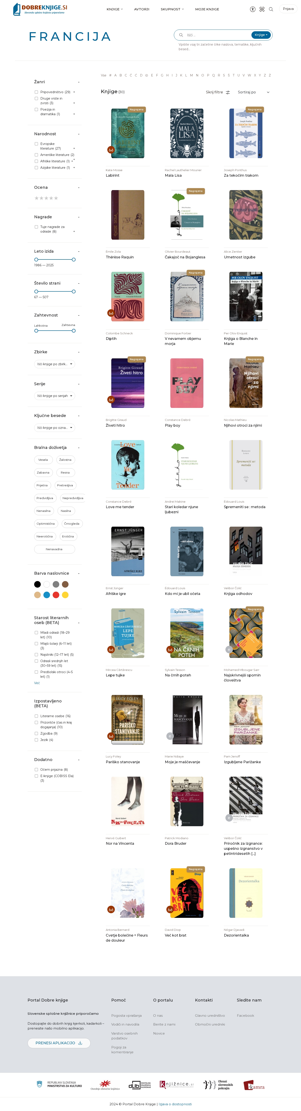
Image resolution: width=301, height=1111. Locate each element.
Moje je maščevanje (182, 762)
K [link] (181, 75)
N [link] (197, 75)
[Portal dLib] (140, 1085)
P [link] (208, 75)
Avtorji (141, 9)
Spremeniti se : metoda (245, 507)
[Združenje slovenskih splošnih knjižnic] (177, 1085)
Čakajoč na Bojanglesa (185, 257)
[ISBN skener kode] (262, 9)
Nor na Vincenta (120, 843)
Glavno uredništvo (210, 1015)
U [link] (238, 75)
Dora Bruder (175, 843)
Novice (159, 1033)
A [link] (115, 75)
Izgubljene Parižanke (242, 762)
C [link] (126, 75)
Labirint (112, 175)
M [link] (191, 75)
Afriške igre (116, 594)
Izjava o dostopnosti (175, 1104)
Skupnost (170, 9)
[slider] (36, 259)
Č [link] (131, 75)
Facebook (245, 1015)
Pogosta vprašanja (126, 1015)
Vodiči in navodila (125, 1024)
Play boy (172, 425)
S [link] (224, 75)
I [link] (172, 75)
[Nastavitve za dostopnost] (253, 9)
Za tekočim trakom (241, 175)
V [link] (244, 75)
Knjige (113, 9)
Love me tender (120, 507)
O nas (158, 1015)
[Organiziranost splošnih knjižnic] (105, 1085)
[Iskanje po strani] (271, 9)
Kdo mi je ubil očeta (182, 594)
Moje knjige (207, 9)
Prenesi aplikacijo (55, 1043)
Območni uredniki (210, 1024)
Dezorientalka (236, 935)
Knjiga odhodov (238, 594)
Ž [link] (270, 75)
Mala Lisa (173, 175)
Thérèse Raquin (120, 257)
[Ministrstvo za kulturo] (59, 1085)
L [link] (186, 75)
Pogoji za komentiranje (122, 1049)
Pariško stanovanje (123, 762)
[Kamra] (254, 1085)
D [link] (141, 75)
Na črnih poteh (178, 675)
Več (37, 683)
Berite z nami (164, 1024)
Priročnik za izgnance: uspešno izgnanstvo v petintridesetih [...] (243, 848)
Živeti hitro (115, 425)
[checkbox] (54, 92)
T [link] (233, 75)
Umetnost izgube (239, 257)
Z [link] (265, 75)
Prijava (288, 9)
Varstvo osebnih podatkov (124, 1036)
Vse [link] (103, 75)
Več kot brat (175, 935)
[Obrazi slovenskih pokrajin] (218, 1085)
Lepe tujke (115, 675)
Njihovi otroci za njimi (243, 425)
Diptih (111, 339)
